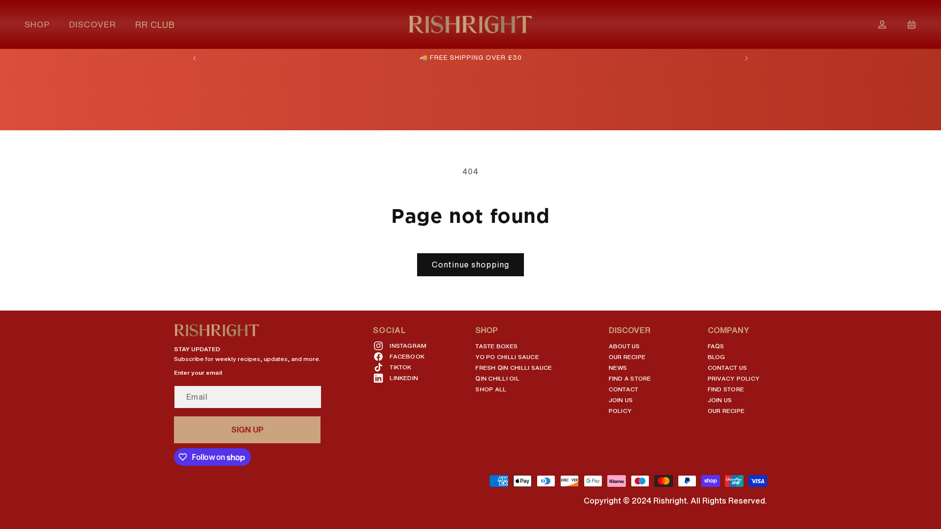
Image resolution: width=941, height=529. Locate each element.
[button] (41, 24)
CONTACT (624, 389)
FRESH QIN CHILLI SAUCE (513, 367)
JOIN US (621, 400)
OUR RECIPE (627, 357)
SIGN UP (247, 429)
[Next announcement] (746, 58)
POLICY (620, 411)
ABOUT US (624, 346)
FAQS (716, 346)
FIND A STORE (630, 378)
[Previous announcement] (194, 58)
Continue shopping (470, 264)
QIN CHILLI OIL (497, 378)
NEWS (618, 367)
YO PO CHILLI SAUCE (507, 357)
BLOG (716, 357)
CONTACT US (727, 367)
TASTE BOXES (496, 346)
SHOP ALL (490, 389)
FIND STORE (726, 389)
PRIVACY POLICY (734, 378)
